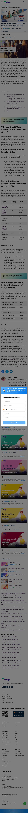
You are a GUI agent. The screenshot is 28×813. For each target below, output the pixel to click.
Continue (13, 422)
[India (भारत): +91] (4, 409)
